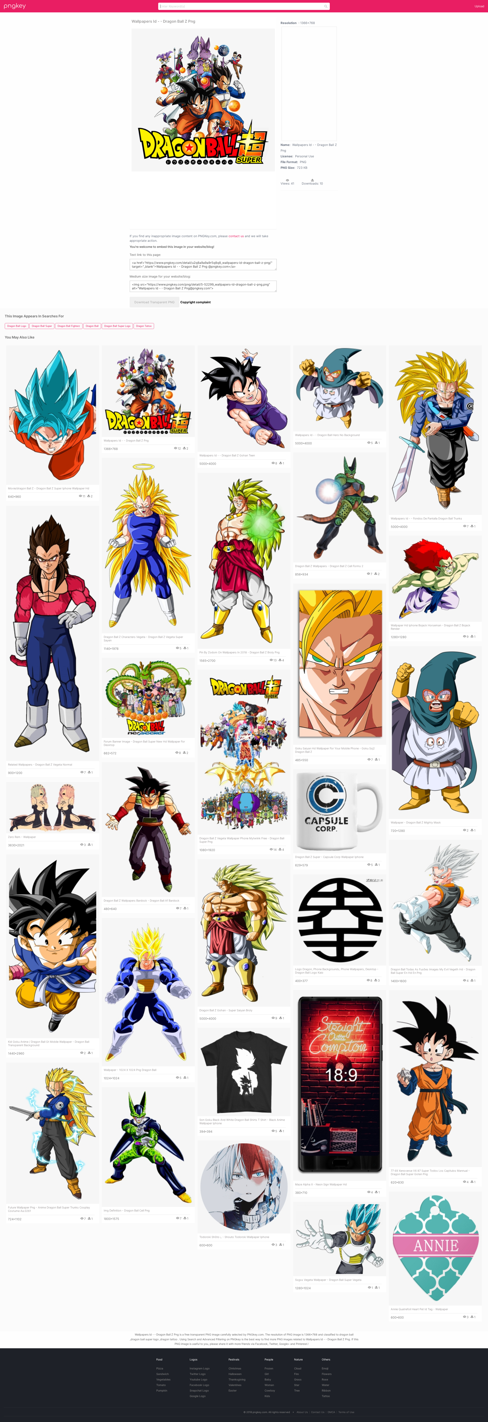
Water (325, 1385)
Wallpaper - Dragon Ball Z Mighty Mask (416, 822)
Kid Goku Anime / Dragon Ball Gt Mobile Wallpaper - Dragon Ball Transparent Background (48, 1043)
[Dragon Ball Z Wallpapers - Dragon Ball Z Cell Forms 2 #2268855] (339, 507)
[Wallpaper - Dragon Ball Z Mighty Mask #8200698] (435, 732)
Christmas (235, 1368)
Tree (297, 1390)
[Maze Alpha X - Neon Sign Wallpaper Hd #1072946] (339, 1085)
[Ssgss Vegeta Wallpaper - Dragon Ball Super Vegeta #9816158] (339, 1239)
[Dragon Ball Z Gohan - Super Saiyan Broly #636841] (244, 933)
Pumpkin (161, 1390)
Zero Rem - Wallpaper (22, 837)
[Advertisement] (198, 200)
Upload (479, 6)
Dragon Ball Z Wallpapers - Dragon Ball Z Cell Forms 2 (329, 566)
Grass (298, 1379)
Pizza (159, 1368)
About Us (302, 1412)
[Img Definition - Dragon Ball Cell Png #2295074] (148, 1147)
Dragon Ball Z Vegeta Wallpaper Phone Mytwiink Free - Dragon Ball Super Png (241, 840)
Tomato (161, 1385)
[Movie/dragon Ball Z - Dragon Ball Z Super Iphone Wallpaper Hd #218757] (52, 415)
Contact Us (317, 1412)
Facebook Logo (199, 1385)
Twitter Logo (197, 1374)
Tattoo (326, 1396)
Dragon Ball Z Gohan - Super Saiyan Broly (225, 1010)
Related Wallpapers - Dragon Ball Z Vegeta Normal (40, 764)
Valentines (235, 1385)
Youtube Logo (198, 1379)
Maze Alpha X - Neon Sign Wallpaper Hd (321, 1184)
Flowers (327, 1374)
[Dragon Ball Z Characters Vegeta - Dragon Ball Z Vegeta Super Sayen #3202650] (148, 545)
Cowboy (270, 1390)
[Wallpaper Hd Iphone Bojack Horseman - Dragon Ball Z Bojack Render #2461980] (435, 579)
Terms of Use (346, 1412)
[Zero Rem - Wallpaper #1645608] (52, 807)
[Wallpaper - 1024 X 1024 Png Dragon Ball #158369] (148, 992)
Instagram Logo (199, 1368)
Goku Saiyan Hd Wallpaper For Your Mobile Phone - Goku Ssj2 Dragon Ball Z (335, 750)
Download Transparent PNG (154, 302)
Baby (268, 1379)
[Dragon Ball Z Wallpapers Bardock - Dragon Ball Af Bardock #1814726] (148, 829)
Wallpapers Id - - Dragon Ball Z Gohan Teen (227, 455)
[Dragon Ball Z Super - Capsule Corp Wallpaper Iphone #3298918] (339, 811)
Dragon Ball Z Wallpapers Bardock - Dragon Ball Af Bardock (141, 900)
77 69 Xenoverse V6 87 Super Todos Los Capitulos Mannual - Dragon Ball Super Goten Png (430, 1172)
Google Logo (197, 1396)
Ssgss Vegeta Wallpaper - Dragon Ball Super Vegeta (328, 1279)
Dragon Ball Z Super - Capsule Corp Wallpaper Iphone (329, 857)
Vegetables (163, 1379)
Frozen (269, 1368)
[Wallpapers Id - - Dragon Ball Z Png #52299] (148, 391)
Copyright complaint (195, 302)
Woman (269, 1385)
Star (296, 1385)
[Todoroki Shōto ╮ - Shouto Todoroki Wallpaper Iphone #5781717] (244, 1186)
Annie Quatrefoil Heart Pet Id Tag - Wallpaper (419, 1309)
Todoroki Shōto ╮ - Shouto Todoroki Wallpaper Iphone (234, 1237)
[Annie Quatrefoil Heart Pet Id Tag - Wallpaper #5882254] (435, 1249)
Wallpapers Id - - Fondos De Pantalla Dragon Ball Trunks (426, 518)
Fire (296, 1374)
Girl (267, 1374)
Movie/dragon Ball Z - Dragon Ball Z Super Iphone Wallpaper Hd (48, 488)
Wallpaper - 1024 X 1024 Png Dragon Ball (130, 1070)
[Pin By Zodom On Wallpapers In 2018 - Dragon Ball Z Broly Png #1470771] (244, 561)
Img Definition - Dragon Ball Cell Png (127, 1210)
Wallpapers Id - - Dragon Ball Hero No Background (327, 435)
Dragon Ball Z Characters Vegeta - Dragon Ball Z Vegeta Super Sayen (143, 638)
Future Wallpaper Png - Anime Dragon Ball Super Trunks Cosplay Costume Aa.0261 (49, 1209)
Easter (233, 1390)
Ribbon (326, 1390)
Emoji (325, 1368)
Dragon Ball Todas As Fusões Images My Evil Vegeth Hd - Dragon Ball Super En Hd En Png (433, 971)
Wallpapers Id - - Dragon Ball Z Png (126, 440)
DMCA (331, 1412)
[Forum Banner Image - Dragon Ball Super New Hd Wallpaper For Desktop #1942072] (148, 698)
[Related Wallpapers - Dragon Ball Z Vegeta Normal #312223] (52, 633)
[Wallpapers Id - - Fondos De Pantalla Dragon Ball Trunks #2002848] (435, 430)
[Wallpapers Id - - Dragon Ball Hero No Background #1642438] (339, 388)
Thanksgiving (237, 1379)
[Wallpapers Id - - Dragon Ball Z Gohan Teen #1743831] (244, 398)
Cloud (297, 1368)
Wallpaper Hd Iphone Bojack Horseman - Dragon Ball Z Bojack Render (430, 627)
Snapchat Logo (199, 1390)
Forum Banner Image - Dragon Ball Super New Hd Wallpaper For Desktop (144, 743)
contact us (236, 236)
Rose (325, 1379)
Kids (267, 1396)
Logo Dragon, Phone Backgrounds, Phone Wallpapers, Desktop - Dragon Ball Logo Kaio (336, 970)
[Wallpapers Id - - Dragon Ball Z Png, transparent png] (203, 100)
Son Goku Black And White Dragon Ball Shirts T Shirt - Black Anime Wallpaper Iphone (242, 1121)
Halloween (235, 1374)
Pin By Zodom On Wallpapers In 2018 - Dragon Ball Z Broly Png (239, 652)
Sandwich (162, 1374)
